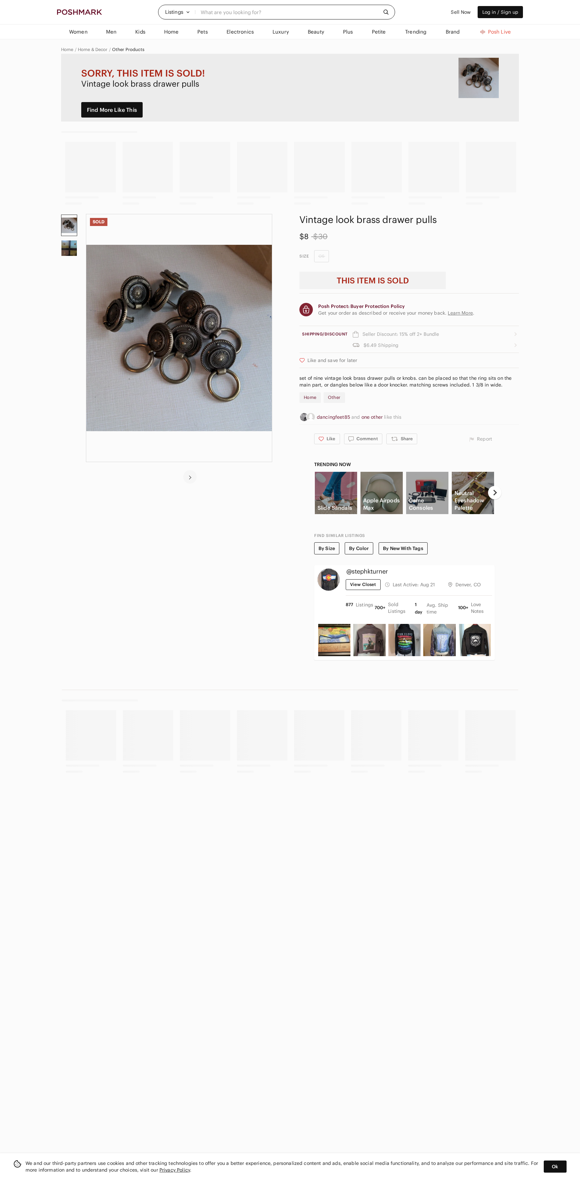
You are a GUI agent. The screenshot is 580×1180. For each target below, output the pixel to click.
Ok (555, 1167)
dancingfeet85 (334, 417)
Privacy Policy (174, 1170)
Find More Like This (112, 109)
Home (67, 49)
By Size (327, 548)
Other (334, 397)
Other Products (128, 49)
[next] (190, 477)
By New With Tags (403, 548)
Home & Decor (93, 49)
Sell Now (461, 12)
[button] (177, 12)
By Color (359, 548)
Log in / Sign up (500, 12)
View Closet (363, 584)
